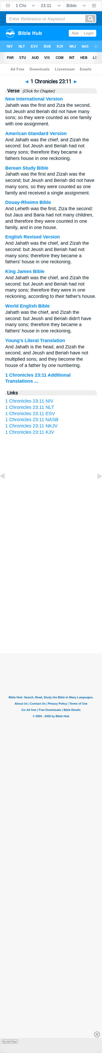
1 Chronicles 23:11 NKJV (31, 425)
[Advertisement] (51, 602)
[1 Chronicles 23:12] (95, 488)
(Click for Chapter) (37, 91)
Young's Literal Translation (35, 340)
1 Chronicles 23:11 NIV (29, 401)
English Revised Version (32, 236)
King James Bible (24, 271)
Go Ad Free (10, 1041)
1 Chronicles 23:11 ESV (30, 413)
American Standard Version (36, 133)
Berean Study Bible (26, 168)
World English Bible (27, 306)
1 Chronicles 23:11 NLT (29, 407)
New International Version (34, 99)
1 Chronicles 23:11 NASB (31, 419)
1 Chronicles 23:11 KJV (29, 432)
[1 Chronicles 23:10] (6, 488)
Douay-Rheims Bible (28, 202)
